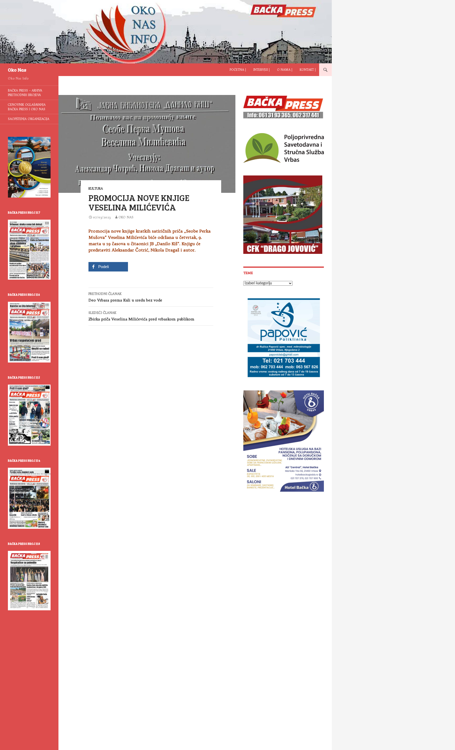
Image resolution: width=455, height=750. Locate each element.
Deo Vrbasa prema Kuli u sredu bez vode (125, 297)
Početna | (238, 70)
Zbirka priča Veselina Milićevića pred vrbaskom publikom (141, 316)
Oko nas (125, 217)
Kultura (95, 188)
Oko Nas (17, 70)
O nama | (284, 70)
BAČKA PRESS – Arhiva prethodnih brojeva (25, 93)
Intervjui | (261, 70)
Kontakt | (308, 70)
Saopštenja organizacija (28, 119)
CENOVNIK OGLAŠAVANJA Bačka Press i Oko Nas (27, 107)
